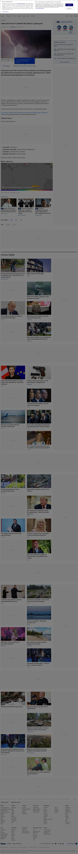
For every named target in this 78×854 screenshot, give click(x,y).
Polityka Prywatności (5, 11)
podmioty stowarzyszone (21, 3)
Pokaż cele (69, 8)
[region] (39, 7)
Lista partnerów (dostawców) (39, 8)
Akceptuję (69, 4)
